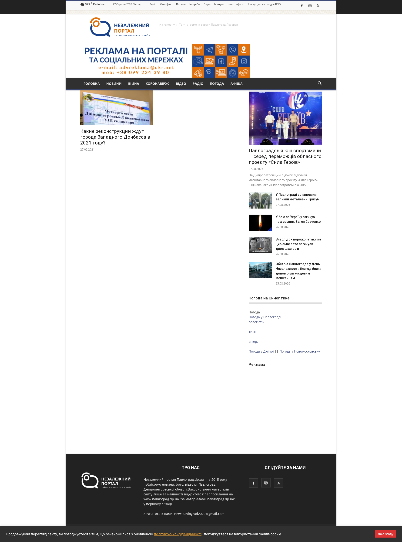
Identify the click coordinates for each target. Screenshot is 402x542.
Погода (217, 83)
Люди (207, 4)
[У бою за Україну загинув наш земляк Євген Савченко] (260, 223)
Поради (181, 4)
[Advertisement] (285, 405)
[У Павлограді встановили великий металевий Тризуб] (260, 200)
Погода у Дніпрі (261, 351)
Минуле (219, 4)
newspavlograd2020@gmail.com (199, 513)
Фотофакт (166, 4)
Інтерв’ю (194, 4)
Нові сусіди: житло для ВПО (264, 4)
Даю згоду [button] (385, 534)
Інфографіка (235, 4)
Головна (92, 83)
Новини (114, 83)
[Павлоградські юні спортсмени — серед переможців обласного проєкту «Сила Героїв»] (285, 118)
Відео (181, 83)
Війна (133, 83)
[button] (319, 84)
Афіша (237, 83)
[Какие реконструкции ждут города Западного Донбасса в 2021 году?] (116, 107)
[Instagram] (309, 5)
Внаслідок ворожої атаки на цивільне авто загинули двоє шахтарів (298, 243)
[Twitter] (318, 5)
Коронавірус (157, 83)
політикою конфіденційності (177, 534)
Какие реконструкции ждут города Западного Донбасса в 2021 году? (115, 137)
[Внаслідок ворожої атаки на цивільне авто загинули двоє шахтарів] (260, 245)
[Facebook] (301, 5)
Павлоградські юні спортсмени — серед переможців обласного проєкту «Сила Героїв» (285, 156)
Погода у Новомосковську (299, 351)
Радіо (153, 4)
